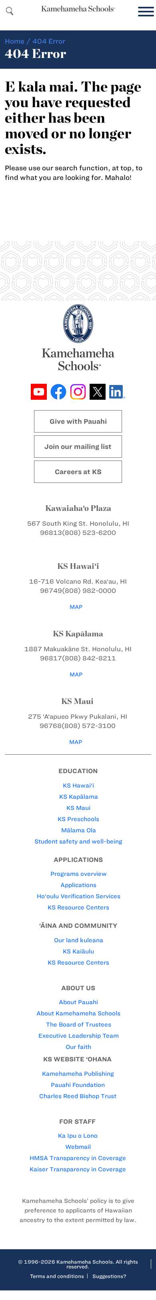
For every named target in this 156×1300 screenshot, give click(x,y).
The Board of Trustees (78, 1024)
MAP (76, 607)
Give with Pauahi (78, 421)
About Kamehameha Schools (78, 1013)
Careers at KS (78, 471)
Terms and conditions (57, 1276)
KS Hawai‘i (78, 785)
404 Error (48, 41)
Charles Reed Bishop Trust (77, 1096)
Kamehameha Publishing (78, 1074)
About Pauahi (78, 1002)
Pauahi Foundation (78, 1085)
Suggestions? (109, 1276)
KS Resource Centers (78, 907)
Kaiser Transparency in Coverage (78, 1169)
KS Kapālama (78, 797)
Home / (18, 41)
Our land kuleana (78, 940)
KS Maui (78, 808)
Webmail (78, 1147)
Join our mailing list (78, 446)
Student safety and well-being (78, 841)
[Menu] (144, 12)
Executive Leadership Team (78, 1036)
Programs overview (78, 874)
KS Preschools (78, 819)
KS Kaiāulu (78, 951)
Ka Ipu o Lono (78, 1136)
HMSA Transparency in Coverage (78, 1158)
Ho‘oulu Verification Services (78, 896)
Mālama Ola (78, 830)
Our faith (78, 1047)
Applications (78, 885)
